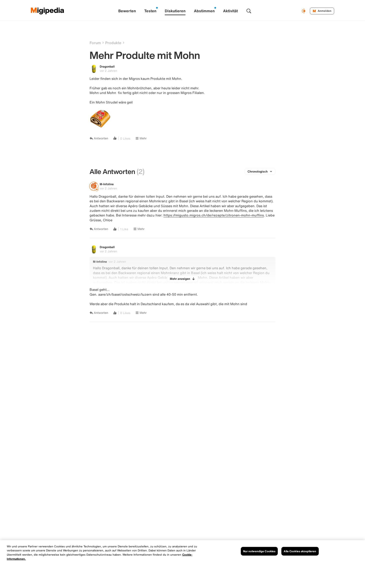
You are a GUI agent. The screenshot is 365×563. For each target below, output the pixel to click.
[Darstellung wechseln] (304, 11)
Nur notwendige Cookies (259, 551)
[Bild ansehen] (100, 118)
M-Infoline (107, 184)
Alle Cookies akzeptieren (300, 551)
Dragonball (107, 66)
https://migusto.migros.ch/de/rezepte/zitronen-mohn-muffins (213, 215)
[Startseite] (47, 11)
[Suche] (249, 11)
